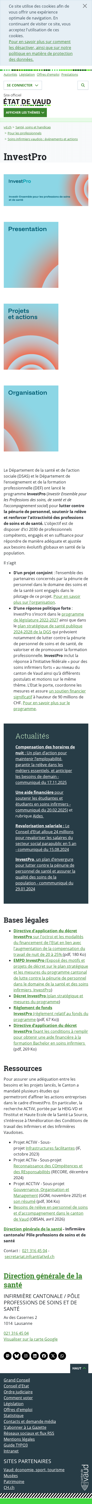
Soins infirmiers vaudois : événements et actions (43, 139)
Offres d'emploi (48, 74)
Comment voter (18, 1397)
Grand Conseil (17, 1380)
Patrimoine (14, 1481)
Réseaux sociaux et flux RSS (29, 1433)
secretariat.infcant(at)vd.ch (29, 1256)
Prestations (69, 74)
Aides (38, 816)
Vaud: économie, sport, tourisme (34, 1469)
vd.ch (8, 127)
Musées (11, 1475)
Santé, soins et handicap (33, 127)
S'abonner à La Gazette (25, 1427)
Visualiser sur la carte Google (31, 1339)
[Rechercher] (83, 85)
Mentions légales (19, 1439)
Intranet (11, 1451)
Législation (27, 74)
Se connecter (20, 85)
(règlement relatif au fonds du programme (50, 1013)
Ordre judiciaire (18, 1392)
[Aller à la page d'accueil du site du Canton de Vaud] (46, 100)
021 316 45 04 (34, 1250)
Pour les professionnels (24, 133)
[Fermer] (85, 6)
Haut (77, 1368)
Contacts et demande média (30, 1421)
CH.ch (9, 1487)
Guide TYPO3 (16, 1445)
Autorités (10, 74)
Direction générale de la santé (33, 1229)
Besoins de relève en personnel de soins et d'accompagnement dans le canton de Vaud (50, 1213)
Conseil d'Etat (16, 1386)
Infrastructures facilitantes (50, 1148)
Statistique (14, 1415)
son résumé (24, 1201)
